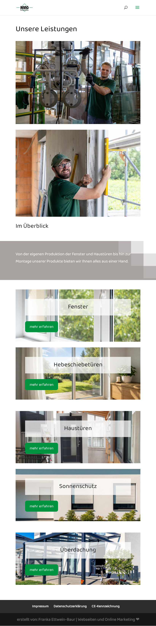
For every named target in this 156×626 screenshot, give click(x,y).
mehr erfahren (41, 327)
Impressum (40, 606)
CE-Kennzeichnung (106, 606)
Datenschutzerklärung (70, 606)
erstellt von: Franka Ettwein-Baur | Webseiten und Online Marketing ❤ (78, 619)
